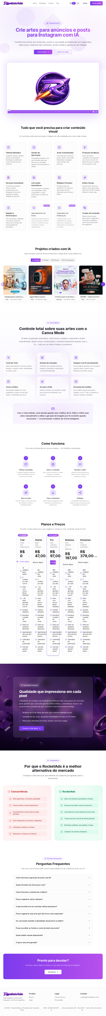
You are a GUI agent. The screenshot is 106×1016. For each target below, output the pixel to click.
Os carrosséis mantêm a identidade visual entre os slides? (39, 921)
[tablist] (53, 260)
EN (78, 3)
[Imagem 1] (61, 292)
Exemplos (42, 3)
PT (74, 3)
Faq (57, 3)
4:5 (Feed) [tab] (35, 260)
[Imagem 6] (68, 292)
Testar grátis (96, 3)
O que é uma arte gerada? (26, 942)
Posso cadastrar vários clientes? (29, 899)
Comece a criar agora (30, 728)
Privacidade (59, 1000)
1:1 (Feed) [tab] (45, 260)
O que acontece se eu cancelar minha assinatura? (36, 906)
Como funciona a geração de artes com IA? (33, 878)
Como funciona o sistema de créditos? (31, 892)
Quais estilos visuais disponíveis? (29, 935)
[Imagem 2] (62, 292)
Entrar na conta (63, 52)
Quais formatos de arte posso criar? (31, 885)
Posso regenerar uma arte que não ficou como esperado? (39, 914)
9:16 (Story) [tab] (55, 260)
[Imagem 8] (71, 292)
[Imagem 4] (65, 292)
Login (31, 1000)
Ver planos (52, 972)
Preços (51, 3)
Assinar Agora (38, 562)
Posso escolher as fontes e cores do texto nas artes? (38, 928)
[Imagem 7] (69, 292)
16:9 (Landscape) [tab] (67, 260)
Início (35, 3)
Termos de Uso (60, 997)
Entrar (85, 3)
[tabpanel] (53, 284)
